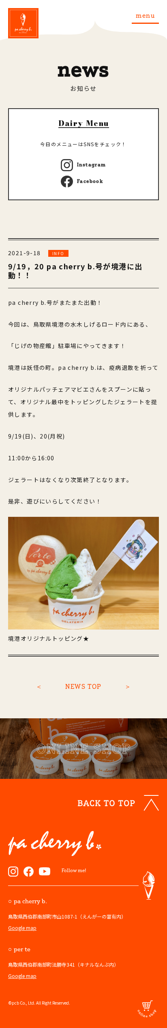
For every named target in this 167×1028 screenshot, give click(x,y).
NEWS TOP (83, 686)
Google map (22, 927)
